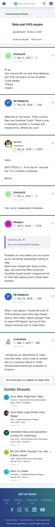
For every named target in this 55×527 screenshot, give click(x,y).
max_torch (15, 439)
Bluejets (18, 222)
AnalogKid (26, 402)
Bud (12, 419)
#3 (52, 143)
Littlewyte (14, 474)
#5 (52, 223)
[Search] (44, 3)
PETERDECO (20, 101)
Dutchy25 (20, 32)
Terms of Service (26, 520)
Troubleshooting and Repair (27, 419)
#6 (52, 296)
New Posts (36, 39)
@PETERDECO (13, 167)
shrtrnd (25, 477)
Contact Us (18, 501)
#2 (52, 102)
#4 (52, 194)
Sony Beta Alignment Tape (26, 396)
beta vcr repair (19, 470)
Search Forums (21, 39)
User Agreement (43, 520)
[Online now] (11, 146)
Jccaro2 (14, 400)
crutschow (19, 339)
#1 (53, 55)
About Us (7, 501)
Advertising (47, 500)
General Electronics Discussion (32, 400)
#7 (52, 340)
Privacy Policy (11, 520)
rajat (12, 458)
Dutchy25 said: (15, 240)
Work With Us (32, 501)
